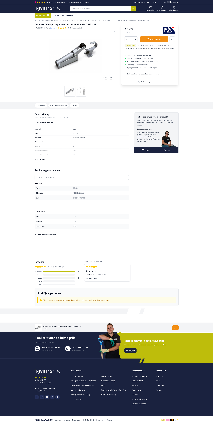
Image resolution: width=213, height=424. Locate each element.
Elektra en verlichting (108, 394)
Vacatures (160, 385)
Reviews (74, 105)
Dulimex (52, 28)
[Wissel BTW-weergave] (169, 2)
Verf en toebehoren (78, 390)
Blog (154, 2)
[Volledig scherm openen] (76, 56)
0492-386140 (40, 390)
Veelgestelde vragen (139, 399)
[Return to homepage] (35, 20)
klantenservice (142, 137)
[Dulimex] (169, 30)
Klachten (135, 385)
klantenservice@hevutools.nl (45, 388)
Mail (147, 150)
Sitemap (109, 420)
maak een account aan (101, 300)
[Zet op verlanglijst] (172, 39)
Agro (103, 385)
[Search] (133, 8)
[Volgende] (111, 77)
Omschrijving (41, 105)
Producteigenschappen (58, 105)
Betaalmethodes (138, 380)
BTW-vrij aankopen (139, 403)
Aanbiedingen (67, 15)
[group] (69, 28)
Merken (56, 15)
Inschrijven (130, 350)
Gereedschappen (77, 376)
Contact (159, 390)
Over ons (159, 376)
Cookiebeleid (87, 420)
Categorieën (41, 15)
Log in (90, 300)
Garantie (135, 394)
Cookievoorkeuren (99, 420)
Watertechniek (106, 376)
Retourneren (136, 390)
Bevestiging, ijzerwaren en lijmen (82, 385)
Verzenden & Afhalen (139, 376)
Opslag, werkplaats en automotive (113, 390)
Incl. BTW (176, 2)
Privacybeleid (76, 420)
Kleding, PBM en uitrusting (80, 394)
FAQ (148, 2)
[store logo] (47, 8)
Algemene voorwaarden (63, 420)
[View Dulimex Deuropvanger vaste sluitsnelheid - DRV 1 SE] (69, 91)
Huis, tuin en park (77, 399)
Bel (169, 150)
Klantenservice (139, 2)
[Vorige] (106, 77)
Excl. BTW (163, 2)
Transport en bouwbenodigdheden (83, 380)
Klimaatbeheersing (108, 380)
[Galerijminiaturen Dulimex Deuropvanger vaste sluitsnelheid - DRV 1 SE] (75, 91)
